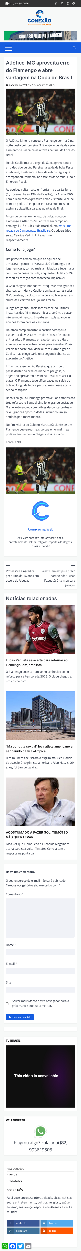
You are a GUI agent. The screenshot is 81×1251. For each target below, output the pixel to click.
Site (8, 982)
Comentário (15, 894)
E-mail (11, 963)
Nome (11, 944)
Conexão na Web (18, 85)
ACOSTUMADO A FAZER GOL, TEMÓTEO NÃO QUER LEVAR (37, 834)
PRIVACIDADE (14, 1181)
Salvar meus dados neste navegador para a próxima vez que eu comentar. (40, 1003)
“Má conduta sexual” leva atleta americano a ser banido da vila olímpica (39, 748)
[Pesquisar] (74, 48)
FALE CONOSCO (15, 1169)
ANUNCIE (12, 1174)
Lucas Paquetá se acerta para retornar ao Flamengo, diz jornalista (37, 662)
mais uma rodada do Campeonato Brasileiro (38, 228)
